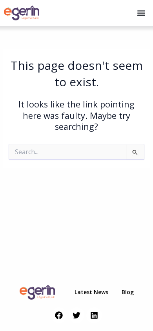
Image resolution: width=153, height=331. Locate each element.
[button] (141, 13)
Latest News (91, 292)
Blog (128, 292)
